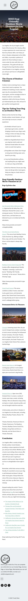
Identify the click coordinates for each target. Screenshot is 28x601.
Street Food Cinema (7, 288)
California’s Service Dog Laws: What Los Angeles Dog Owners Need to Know (15, 520)
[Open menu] (5, 5)
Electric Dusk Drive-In (8, 365)
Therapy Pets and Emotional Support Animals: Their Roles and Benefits (14, 508)
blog (11, 492)
